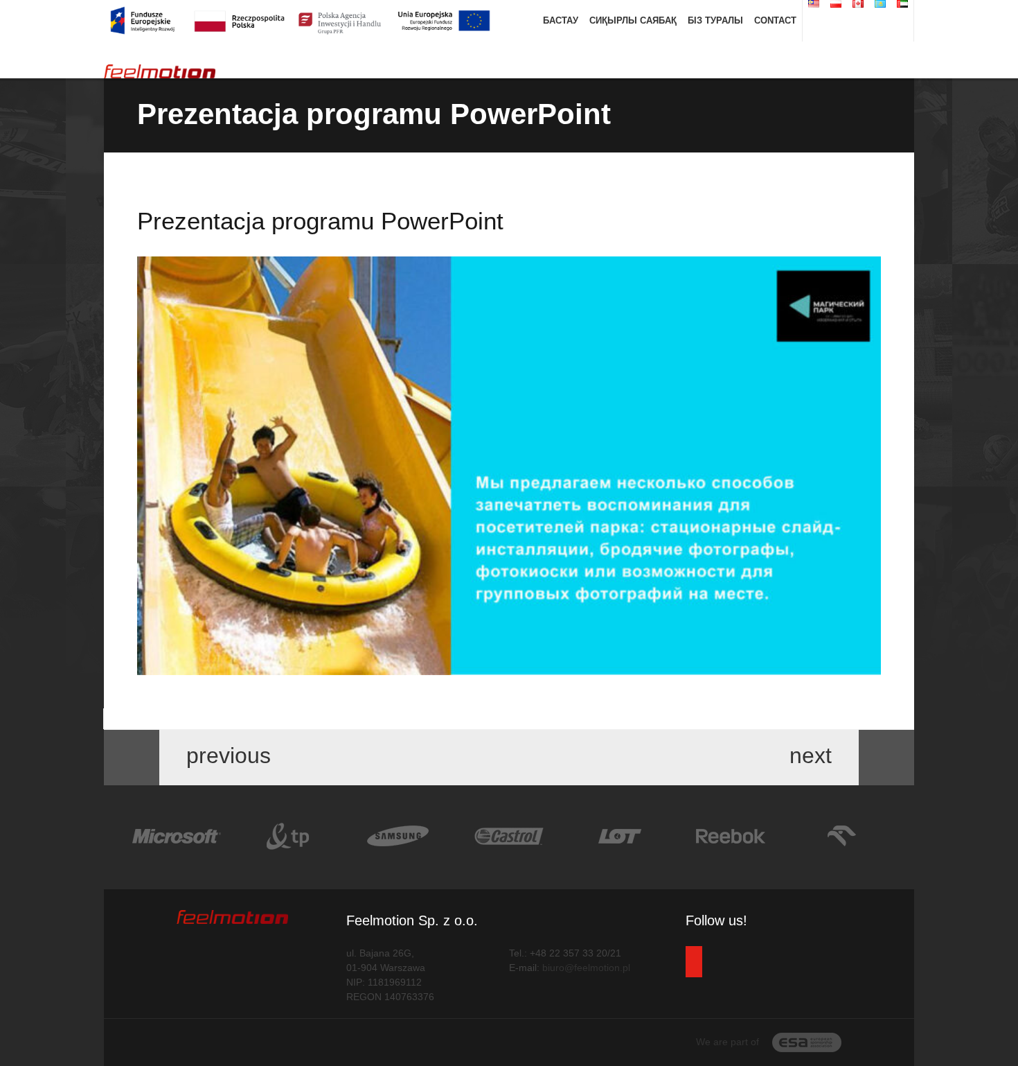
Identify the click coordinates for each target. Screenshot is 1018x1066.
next (813, 756)
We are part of (729, 1041)
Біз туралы (715, 20)
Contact (775, 20)
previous (225, 756)
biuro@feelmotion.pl (586, 967)
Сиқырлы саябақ (633, 20)
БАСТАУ (560, 20)
